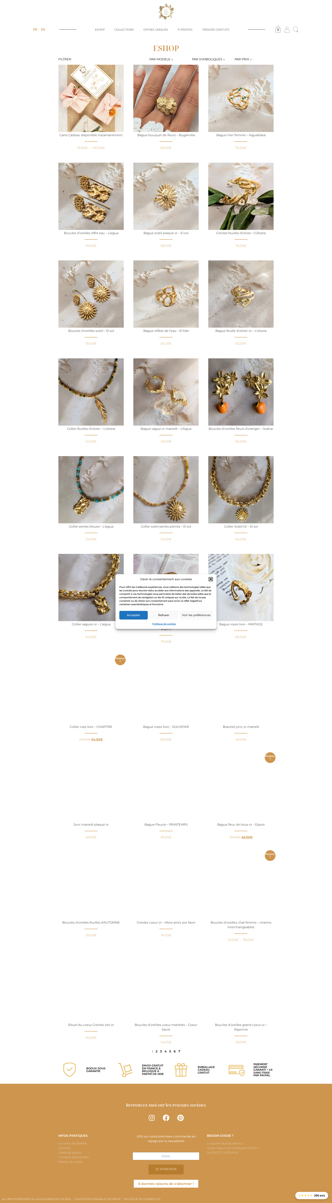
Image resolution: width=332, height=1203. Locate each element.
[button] (211, 579)
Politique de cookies (164, 623)
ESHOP (100, 29)
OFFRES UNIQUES (155, 29)
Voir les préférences (196, 615)
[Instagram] (151, 1118)
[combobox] (169, 59)
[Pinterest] (180, 1118)
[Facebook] (166, 1118)
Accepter (133, 615)
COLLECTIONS (124, 29)
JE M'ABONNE (166, 1169)
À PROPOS (185, 29)
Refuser (163, 615)
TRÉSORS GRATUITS (215, 29)
